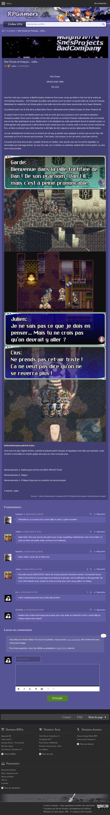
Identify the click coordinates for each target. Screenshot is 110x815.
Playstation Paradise (8, 770)
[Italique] (24, 688)
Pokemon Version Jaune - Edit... (50, 746)
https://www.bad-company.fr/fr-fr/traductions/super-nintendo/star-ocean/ (72, 496)
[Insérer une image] (41, 688)
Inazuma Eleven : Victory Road (12, 742)
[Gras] (18, 688)
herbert (19, 514)
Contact (66, 717)
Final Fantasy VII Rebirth (48, 742)
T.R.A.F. (4, 780)
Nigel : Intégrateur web (9, 773)
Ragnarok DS (6, 736)
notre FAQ (61, 648)
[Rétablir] (53, 688)
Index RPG (15, 24)
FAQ (79, 717)
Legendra (4, 783)
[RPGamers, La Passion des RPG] (23, 15)
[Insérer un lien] (36, 688)
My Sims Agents (7, 746)
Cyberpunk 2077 (45, 739)
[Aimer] (91, 514)
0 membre (88, 811)
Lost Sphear (43, 749)
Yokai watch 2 (6, 739)
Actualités (11, 31)
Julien (13, 66)
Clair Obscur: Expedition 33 (11, 749)
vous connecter (74, 639)
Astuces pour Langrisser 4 (86, 739)
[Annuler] (48, 688)
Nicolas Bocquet (62, 808)
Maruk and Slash (7, 776)
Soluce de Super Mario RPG (87, 736)
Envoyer (57, 698)
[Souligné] (29, 688)
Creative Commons (50, 805)
